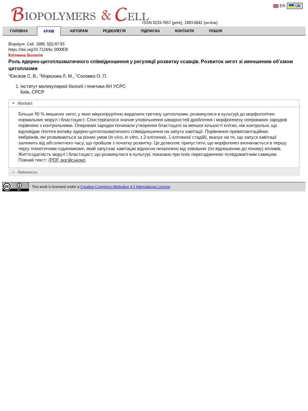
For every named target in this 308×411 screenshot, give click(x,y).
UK (298, 6)
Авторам (79, 31)
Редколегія (114, 31)
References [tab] (28, 172)
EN (282, 6)
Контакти (184, 31)
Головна (19, 31)
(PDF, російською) (66, 160)
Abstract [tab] (25, 103)
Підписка (150, 31)
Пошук (215, 31)
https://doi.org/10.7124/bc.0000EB (38, 49)
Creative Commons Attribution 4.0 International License (125, 187)
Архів (48, 31)
